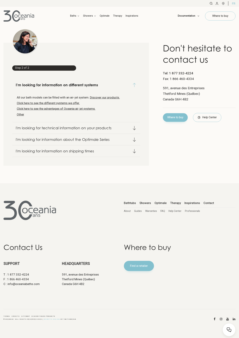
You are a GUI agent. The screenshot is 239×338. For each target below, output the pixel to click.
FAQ (162, 211)
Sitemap (25, 316)
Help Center (174, 211)
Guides (138, 211)
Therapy (117, 16)
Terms (6, 316)
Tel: (178, 73)
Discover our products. (105, 97)
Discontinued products (43, 316)
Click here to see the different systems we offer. (48, 103)
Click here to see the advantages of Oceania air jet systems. (56, 109)
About (127, 211)
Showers (145, 203)
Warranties (151, 211)
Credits (16, 316)
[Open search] (211, 3)
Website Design (52, 319)
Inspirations (132, 16)
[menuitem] (233, 3)
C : (21, 284)
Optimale (105, 16)
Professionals (192, 211)
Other (20, 114)
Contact (208, 203)
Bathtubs (130, 203)
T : (16, 274)
